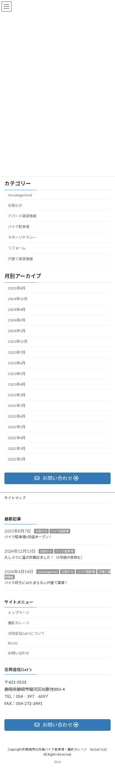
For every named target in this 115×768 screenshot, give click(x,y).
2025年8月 (16, 288)
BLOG (13, 643)
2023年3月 (16, 395)
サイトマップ (15, 498)
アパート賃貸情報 (22, 216)
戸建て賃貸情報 (20, 259)
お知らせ (15, 205)
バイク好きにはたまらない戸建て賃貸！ (36, 583)
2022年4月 (16, 438)
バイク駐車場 (18, 226)
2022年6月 (16, 416)
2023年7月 (16, 352)
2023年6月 (16, 363)
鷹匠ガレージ (18, 623)
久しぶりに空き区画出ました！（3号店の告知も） (44, 557)
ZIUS (57, 762)
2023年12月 (17, 341)
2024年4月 (16, 309)
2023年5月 (16, 373)
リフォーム (17, 248)
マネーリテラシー (22, 237)
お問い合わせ (18, 653)
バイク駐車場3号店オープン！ (28, 537)
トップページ (18, 612)
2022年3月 (16, 448)
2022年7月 (16, 405)
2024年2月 (16, 320)
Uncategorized (20, 195)
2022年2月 (16, 459)
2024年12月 (17, 299)
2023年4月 (16, 384)
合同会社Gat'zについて (26, 633)
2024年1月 (16, 331)
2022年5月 (16, 427)
